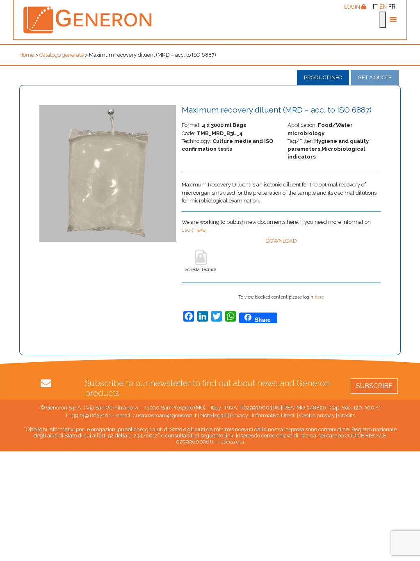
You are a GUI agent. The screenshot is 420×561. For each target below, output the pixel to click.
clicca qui (232, 442)
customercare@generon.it (164, 415)
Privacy (239, 415)
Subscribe (374, 386)
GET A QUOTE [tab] (375, 77)
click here (193, 230)
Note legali (213, 415)
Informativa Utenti (274, 415)
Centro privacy (317, 415)
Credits (346, 415)
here (319, 296)
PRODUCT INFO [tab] (323, 77)
